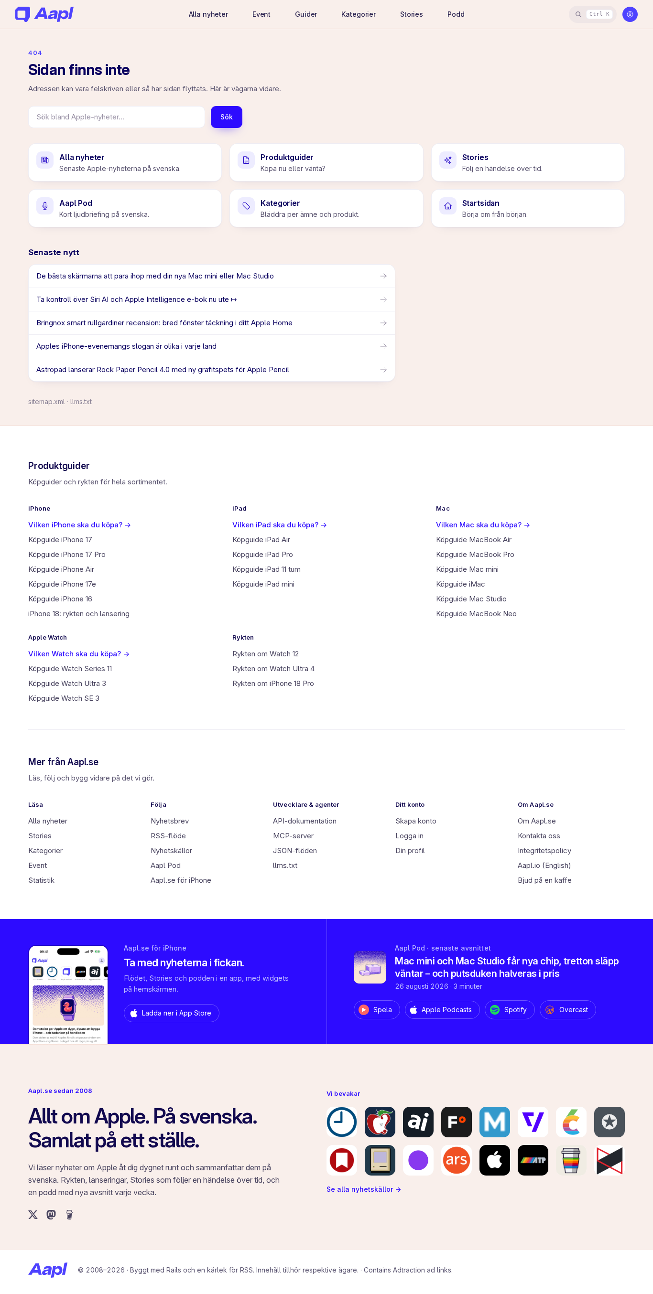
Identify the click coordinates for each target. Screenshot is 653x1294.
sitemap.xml (46, 401)
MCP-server (293, 835)
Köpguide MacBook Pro (475, 554)
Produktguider (59, 465)
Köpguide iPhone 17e (62, 583)
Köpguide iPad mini (263, 583)
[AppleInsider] (418, 1122)
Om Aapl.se (537, 820)
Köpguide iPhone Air (61, 569)
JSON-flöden (295, 850)
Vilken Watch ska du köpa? (79, 653)
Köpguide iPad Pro (262, 554)
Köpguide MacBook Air (474, 539)
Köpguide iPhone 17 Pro (67, 554)
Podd (455, 14)
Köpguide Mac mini (467, 569)
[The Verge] (533, 1122)
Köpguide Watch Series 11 (70, 668)
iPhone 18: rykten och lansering (79, 613)
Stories (411, 14)
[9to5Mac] (341, 1122)
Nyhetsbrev (170, 820)
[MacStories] (341, 1160)
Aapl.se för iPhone (181, 880)
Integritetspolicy (544, 850)
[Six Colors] (571, 1122)
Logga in (409, 835)
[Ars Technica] (456, 1160)
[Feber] (456, 1122)
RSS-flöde (168, 835)
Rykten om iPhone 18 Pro (273, 683)
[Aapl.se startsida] (47, 1270)
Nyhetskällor (171, 850)
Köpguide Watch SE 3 (63, 698)
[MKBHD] (609, 1160)
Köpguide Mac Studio (471, 598)
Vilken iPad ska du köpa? (279, 524)
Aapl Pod (166, 865)
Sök (226, 117)
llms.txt (81, 401)
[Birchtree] (418, 1160)
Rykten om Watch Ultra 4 (273, 668)
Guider (306, 14)
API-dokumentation (305, 820)
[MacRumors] (380, 1122)
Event (261, 14)
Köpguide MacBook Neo (476, 613)
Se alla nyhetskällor (363, 1189)
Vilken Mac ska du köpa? (483, 524)
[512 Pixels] (380, 1160)
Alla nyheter (208, 14)
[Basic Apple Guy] (571, 1160)
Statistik (41, 880)
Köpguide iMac (460, 583)
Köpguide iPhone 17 (60, 539)
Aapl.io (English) (544, 865)
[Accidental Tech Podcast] (533, 1160)
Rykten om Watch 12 (265, 653)
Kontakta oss (539, 835)
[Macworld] (494, 1122)
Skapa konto (415, 820)
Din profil (410, 850)
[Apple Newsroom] (494, 1160)
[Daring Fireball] (609, 1122)
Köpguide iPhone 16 (60, 598)
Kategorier (358, 14)
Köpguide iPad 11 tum (266, 569)
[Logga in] (630, 14)
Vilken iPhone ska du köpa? (79, 524)
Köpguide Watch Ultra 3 (67, 683)
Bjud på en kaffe (545, 880)
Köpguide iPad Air (261, 539)
